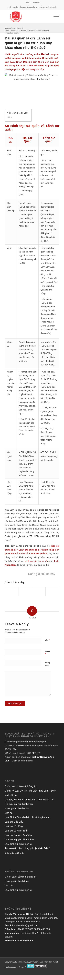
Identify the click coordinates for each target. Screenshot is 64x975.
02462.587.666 (25, 929)
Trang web (47, 664)
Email (47, 652)
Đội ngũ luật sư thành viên (19, 804)
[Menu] (54, 16)
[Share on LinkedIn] (38, 591)
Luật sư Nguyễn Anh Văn (18, 835)
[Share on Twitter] (11, 591)
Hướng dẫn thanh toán (17, 808)
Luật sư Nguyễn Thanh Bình (20, 839)
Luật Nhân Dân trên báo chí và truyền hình (27, 817)
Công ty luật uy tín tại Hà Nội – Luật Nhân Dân (29, 799)
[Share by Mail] (52, 591)
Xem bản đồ (32, 921)
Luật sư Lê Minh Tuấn (16, 830)
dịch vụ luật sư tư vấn (37, 561)
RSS (27, 2)
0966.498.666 (42, 929)
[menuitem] (27, 2)
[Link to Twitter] (42, 970)
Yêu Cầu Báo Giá (14, 852)
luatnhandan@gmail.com (25, 925)
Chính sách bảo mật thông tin (20, 786)
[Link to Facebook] (46, 970)
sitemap (36, 2)
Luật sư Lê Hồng (14, 826)
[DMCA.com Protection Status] (37, 967)
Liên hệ (8, 812)
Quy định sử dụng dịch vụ (18, 844)
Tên (47, 640)
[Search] (47, 16)
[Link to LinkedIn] (51, 970)
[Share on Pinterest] (25, 591)
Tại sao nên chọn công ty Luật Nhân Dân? (27, 848)
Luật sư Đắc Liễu (14, 821)
